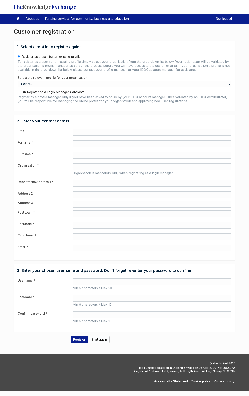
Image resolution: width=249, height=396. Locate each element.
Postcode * (26, 224)
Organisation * (28, 165)
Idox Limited (220, 363)
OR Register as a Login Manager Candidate (53, 92)
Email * (23, 247)
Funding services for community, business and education (87, 19)
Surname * (25, 154)
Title (21, 131)
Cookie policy (201, 381)
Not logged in (225, 19)
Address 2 (25, 193)
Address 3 (25, 203)
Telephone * (27, 235)
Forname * (25, 142)
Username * (26, 280)
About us (32, 19)
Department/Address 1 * (35, 182)
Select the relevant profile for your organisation (52, 77)
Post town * (26, 212)
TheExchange (44, 7)
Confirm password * (32, 313)
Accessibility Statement (171, 381)
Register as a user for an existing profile (51, 56)
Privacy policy (224, 381)
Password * (26, 297)
